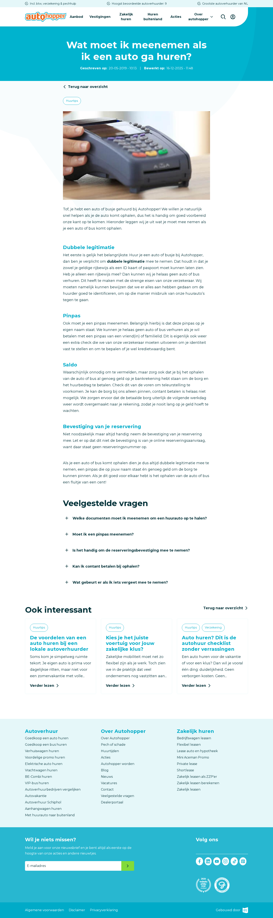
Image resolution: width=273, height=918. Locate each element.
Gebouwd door (232, 910)
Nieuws (107, 777)
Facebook (199, 861)
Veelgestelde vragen (117, 796)
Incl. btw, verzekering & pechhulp (53, 3)
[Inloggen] (232, 16)
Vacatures (109, 783)
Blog (105, 770)
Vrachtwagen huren (41, 770)
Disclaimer (77, 910)
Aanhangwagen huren (43, 809)
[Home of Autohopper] (46, 16)
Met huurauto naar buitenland (50, 815)
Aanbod (76, 17)
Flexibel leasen (189, 745)
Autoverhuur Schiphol (43, 802)
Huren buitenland (152, 16)
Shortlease (185, 770)
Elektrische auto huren (43, 764)
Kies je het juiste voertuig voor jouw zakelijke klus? (130, 643)
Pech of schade (113, 745)
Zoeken (223, 16)
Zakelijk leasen (188, 789)
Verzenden (127, 866)
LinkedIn (208, 861)
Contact (107, 789)
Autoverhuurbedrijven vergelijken (53, 789)
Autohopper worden (117, 764)
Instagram (225, 861)
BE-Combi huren (38, 777)
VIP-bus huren (37, 783)
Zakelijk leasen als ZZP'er (197, 777)
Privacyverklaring (104, 910)
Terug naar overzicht (88, 87)
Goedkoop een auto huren (46, 738)
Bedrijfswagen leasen (194, 738)
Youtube (216, 861)
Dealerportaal (112, 802)
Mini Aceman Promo (193, 757)
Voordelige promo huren (45, 757)
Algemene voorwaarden (44, 910)
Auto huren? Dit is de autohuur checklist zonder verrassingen (209, 643)
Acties (175, 17)
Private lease (187, 764)
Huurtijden (110, 751)
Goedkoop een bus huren (46, 745)
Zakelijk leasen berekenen (198, 783)
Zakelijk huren (126, 16)
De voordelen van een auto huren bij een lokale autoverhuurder (59, 643)
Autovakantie (36, 796)
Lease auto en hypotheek (197, 751)
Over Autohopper (115, 738)
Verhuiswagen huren (42, 751)
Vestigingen (100, 17)
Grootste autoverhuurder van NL (225, 3)
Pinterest (243, 861)
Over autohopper (198, 16)
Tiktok (234, 861)
